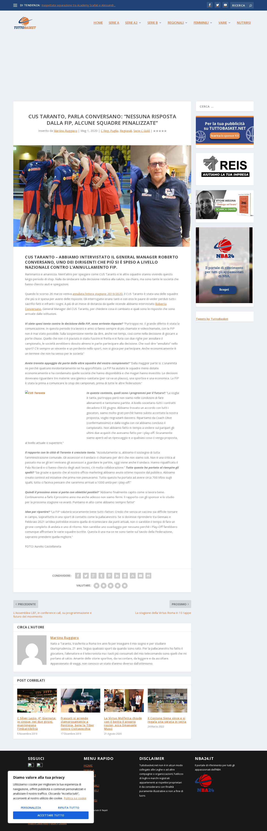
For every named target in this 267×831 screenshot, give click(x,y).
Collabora (62, 823)
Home (98, 23)
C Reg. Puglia (109, 131)
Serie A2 (131, 23)
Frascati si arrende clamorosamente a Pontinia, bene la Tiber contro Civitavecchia (77, 723)
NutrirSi (244, 23)
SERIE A (89, 770)
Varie (223, 23)
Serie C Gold (142, 131)
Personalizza (31, 807)
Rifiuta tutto (68, 807)
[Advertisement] (133, 64)
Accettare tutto (51, 815)
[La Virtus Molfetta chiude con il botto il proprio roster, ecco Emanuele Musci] (124, 701)
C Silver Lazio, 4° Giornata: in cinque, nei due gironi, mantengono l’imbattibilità (36, 723)
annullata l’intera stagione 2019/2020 (98, 294)
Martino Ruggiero (65, 131)
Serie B (152, 23)
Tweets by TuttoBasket (212, 319)
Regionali (176, 23)
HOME (88, 765)
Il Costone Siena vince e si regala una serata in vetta (167, 720)
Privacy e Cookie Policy (38, 823)
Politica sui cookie (75, 798)
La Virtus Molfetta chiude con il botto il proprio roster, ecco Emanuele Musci (123, 723)
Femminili (201, 23)
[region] (51, 797)
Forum (53, 823)
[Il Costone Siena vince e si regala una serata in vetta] (167, 701)
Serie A (114, 23)
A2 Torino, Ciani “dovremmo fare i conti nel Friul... (72, 5)
